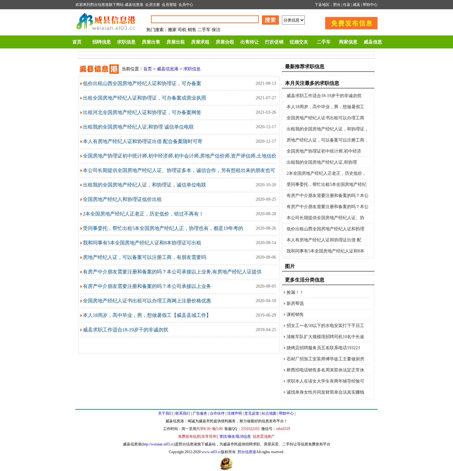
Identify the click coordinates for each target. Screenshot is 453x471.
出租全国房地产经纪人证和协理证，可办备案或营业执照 (144, 97)
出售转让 (249, 41)
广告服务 (200, 413)
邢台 (337, 4)
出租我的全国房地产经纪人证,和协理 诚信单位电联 (138, 126)
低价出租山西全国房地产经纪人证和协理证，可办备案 (142, 83)
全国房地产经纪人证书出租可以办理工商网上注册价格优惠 (147, 300)
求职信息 (126, 41)
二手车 (324, 41)
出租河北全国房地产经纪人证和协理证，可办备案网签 (142, 112)
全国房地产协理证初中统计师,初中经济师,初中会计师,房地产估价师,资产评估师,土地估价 (179, 155)
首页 (77, 41)
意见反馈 (251, 413)
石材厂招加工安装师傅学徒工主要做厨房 (325, 359)
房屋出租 (175, 41)
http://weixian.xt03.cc (158, 444)
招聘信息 (101, 41)
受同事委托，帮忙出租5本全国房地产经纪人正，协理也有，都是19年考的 (163, 228)
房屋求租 (200, 41)
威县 (356, 4)
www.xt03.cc (211, 452)
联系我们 (182, 413)
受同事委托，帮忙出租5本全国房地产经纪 (326, 184)
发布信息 (348, 22)
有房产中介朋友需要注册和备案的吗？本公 (328, 195)
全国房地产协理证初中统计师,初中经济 (324, 151)
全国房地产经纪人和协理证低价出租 (122, 199)
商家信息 (348, 41)
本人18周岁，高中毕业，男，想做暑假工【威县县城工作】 (147, 315)
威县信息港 (134, 4)
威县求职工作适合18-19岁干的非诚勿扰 (125, 329)
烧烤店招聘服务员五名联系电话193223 (323, 348)
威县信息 (373, 41)
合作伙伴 (217, 413)
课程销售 (295, 314)
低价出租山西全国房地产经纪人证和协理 (325, 229)
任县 (346, 4)
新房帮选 (295, 303)
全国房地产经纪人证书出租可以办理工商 (325, 118)
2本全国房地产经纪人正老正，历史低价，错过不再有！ (143, 213)
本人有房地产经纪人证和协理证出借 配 (324, 240)
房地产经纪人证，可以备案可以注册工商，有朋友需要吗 (144, 257)
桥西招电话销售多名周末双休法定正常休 (325, 370)
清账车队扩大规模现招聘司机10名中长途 (325, 336)
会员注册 (152, 4)
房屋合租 (225, 41)
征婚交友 (299, 41)
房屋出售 (151, 41)
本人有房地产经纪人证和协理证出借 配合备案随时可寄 (142, 141)
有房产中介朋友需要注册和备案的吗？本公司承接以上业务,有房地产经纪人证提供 (172, 271)
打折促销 (274, 41)
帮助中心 (370, 4)
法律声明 (234, 413)
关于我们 (165, 413)
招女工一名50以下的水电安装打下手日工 (325, 325)
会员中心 (185, 4)
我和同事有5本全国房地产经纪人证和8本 (325, 251)
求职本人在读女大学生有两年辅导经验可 (325, 381)
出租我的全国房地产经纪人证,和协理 (322, 162)
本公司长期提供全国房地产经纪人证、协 (325, 217)
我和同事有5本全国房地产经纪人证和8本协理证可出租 (142, 242)
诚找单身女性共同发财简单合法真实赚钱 (325, 392)
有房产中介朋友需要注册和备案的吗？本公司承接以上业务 (147, 286)
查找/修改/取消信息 (235, 436)
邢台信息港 (247, 452)
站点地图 (269, 413)
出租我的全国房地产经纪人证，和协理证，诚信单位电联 (144, 184)
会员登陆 (169, 4)
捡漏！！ (295, 292)
